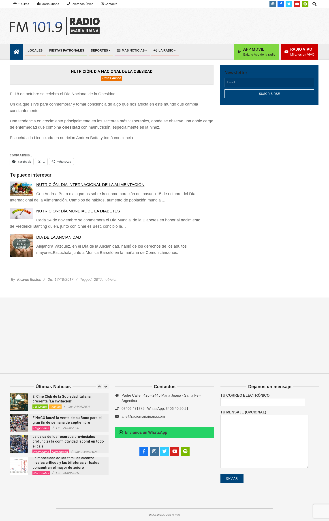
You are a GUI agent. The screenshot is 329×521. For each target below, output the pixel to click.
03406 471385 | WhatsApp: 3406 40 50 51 (155, 409)
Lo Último (40, 407)
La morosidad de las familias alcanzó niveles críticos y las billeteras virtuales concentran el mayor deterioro (65, 463)
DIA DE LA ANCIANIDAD (58, 237)
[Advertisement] (269, 147)
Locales (55, 407)
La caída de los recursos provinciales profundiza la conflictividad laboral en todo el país (68, 441)
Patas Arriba (111, 78)
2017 (98, 279)
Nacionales (41, 452)
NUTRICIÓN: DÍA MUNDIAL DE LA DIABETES (78, 211)
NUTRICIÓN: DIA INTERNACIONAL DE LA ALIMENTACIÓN (90, 184)
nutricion (111, 279)
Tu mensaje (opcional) (243, 412)
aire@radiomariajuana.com (143, 416)
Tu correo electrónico (244, 395)
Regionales (41, 428)
